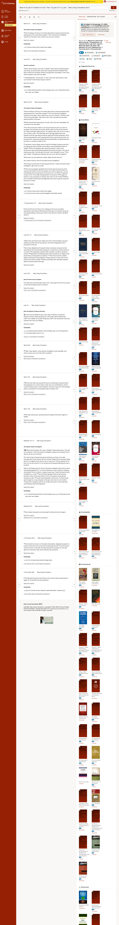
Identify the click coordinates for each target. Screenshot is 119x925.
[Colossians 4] (19, 215)
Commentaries (86, 564)
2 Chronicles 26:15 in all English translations (37, 564)
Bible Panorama (96, 604)
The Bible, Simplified (81, 626)
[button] (109, 1)
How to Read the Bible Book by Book (97, 672)
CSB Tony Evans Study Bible (83, 138)
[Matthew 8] (19, 518)
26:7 (64, 590)
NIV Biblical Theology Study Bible (83, 207)
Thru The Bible (96, 803)
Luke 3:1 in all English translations (34, 337)
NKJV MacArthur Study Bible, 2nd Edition (83, 413)
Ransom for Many (83, 782)
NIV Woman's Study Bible (95, 319)
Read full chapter (29, 40)
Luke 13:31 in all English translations (35, 290)
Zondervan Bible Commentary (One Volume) (84, 825)
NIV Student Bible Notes (84, 296)
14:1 (26, 494)
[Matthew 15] (74, 469)
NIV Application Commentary (83, 739)
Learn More (101, 34)
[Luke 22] (19, 250)
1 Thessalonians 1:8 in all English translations (37, 220)
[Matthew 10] (74, 518)
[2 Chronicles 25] (19, 551)
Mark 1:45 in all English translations (34, 394)
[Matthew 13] (19, 469)
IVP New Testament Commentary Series (97, 695)
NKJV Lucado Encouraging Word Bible (97, 389)
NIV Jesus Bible (96, 252)
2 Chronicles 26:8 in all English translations (37, 594)
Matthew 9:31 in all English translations (36, 517)
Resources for (91, 45)
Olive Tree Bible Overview (96, 760)
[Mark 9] (74, 357)
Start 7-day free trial (88, 34)
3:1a (26, 331)
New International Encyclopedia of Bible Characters (84, 553)
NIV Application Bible (96, 181)
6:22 (26, 193)
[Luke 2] (19, 321)
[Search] (113, 7)
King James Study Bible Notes (96, 160)
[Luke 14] (74, 285)
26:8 (26, 590)
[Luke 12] (19, 285)
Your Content (101, 16)
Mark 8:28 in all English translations (34, 358)
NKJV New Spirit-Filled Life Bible (83, 435)
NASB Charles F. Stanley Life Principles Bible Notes (83, 183)
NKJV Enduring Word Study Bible (96, 367)
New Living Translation (31, 604)
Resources (82, 16)
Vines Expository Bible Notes (96, 109)
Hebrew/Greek (91, 16)
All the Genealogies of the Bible (84, 530)
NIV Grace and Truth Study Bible (83, 252)
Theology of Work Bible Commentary (84, 804)
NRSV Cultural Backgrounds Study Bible (84, 479)
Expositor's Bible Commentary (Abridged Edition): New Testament (97, 86)
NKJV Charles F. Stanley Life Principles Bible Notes (96, 344)
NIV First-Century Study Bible (96, 229)
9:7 (26, 90)
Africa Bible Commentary (82, 583)
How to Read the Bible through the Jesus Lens (84, 695)
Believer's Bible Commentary (83, 604)
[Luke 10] (74, 77)
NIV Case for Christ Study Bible (97, 206)
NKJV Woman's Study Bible (96, 457)
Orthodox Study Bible (96, 478)
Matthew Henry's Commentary (83, 717)
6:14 (26, 47)
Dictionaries (85, 887)
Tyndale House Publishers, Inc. (59, 608)
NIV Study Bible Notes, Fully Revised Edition (96, 297)
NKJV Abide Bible (83, 342)
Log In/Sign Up (111, 1)
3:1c (43, 333)
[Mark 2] (74, 389)
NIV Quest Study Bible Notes (83, 274)
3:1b (26, 333)
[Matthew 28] (19, 389)
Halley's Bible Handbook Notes (83, 672)
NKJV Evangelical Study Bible (83, 388)
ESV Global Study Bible (96, 138)
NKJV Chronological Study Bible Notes (84, 367)
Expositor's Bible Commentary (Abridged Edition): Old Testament (84, 86)
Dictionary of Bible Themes (84, 905)
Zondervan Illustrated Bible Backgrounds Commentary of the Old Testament (84, 853)
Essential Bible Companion (96, 626)
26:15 (27, 560)
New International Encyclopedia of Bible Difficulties (97, 553)
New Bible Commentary (82, 109)
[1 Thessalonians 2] (74, 215)
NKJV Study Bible (96, 434)
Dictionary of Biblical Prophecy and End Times (96, 906)
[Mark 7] (74, 37)
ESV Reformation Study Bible (83, 160)
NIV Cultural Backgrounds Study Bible (84, 230)
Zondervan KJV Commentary (96, 850)
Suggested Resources (88, 66)
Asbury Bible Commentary (95, 583)
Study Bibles (85, 120)
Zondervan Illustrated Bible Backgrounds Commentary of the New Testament (97, 826)
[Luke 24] (74, 250)
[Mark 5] (19, 37)
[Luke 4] (74, 321)
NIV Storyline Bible (97, 274)
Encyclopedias (85, 512)
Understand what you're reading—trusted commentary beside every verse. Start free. (60, 1)
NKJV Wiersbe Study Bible (82, 457)
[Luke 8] (19, 77)
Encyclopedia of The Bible (96, 530)
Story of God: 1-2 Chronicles (96, 782)
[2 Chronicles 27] (74, 551)
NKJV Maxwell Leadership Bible (96, 412)
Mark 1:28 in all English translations (34, 422)
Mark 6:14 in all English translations (34, 51)
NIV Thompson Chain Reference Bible (83, 320)
